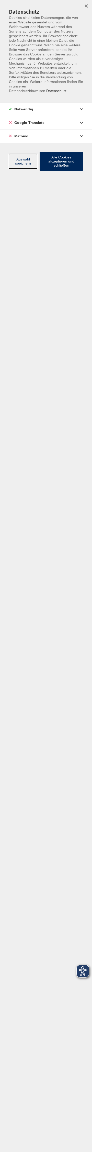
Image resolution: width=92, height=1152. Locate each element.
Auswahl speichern (23, 161)
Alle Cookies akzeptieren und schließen (61, 161)
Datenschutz (56, 91)
